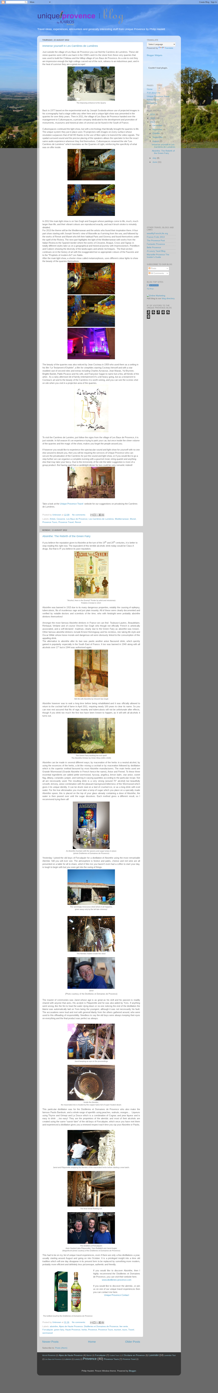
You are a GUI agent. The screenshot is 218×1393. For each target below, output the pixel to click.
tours (124, 1330)
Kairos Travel (153, 100)
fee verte (124, 1326)
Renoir (78, 522)
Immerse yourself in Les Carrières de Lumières (70, 45)
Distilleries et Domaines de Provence (101, 1326)
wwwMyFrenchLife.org (157, 233)
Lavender (154, 1355)
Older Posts (132, 1341)
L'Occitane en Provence (133, 1355)
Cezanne (61, 519)
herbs (84, 1330)
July (154, 158)
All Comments (157, 273)
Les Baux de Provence (76, 519)
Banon (89, 1355)
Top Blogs (150, 288)
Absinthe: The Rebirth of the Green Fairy (66, 536)
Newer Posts (50, 1341)
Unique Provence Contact (116, 1295)
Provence (92, 1330)
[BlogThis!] (94, 514)
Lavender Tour (170, 1355)
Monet (133, 519)
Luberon (67, 1359)
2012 (152, 122)
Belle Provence (154, 247)
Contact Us (152, 103)
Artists (52, 519)
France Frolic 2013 (156, 237)
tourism (117, 1330)
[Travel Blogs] (153, 286)
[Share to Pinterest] (102, 514)
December (157, 125)
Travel (131, 1330)
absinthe (54, 1326)
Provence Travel (66, 522)
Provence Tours (49, 522)
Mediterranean (122, 519)
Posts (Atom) (61, 1348)
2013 (152, 118)
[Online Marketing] (156, 296)
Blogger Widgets (154, 55)
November (157, 129)
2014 (152, 114)
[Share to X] (97, 514)
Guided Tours (114, 1355)
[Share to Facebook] (100, 514)
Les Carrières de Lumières (101, 519)
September (157, 137)
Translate (168, 48)
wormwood (47, 1333)
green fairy (59, 1330)
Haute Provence (72, 1330)
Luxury (77, 1359)
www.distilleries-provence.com (116, 1280)
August (156, 141)
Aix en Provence (48, 1355)
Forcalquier (47, 1330)
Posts (153, 268)
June (155, 162)
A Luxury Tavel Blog (156, 251)
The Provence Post (156, 240)
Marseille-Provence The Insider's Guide (158, 256)
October (156, 133)
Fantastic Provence (156, 244)
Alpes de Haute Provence (71, 1326)
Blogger (132, 1371)
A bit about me (153, 93)
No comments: (79, 515)
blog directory (168, 298)
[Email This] (91, 514)
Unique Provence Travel (71, 504)
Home (92, 1341)
